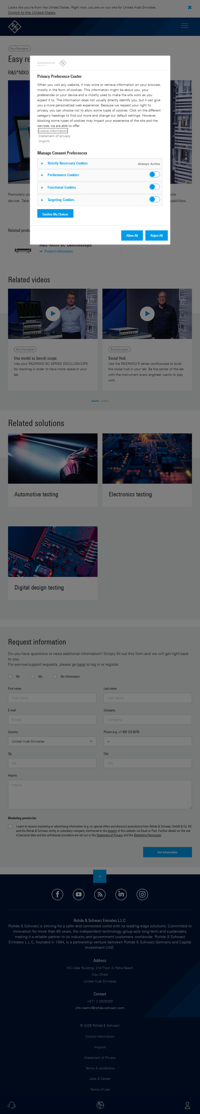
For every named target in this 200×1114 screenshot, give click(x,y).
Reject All (156, 235)
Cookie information (53, 131)
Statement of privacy (54, 136)
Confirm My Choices (55, 214)
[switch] (154, 174)
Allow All (132, 235)
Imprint (44, 141)
